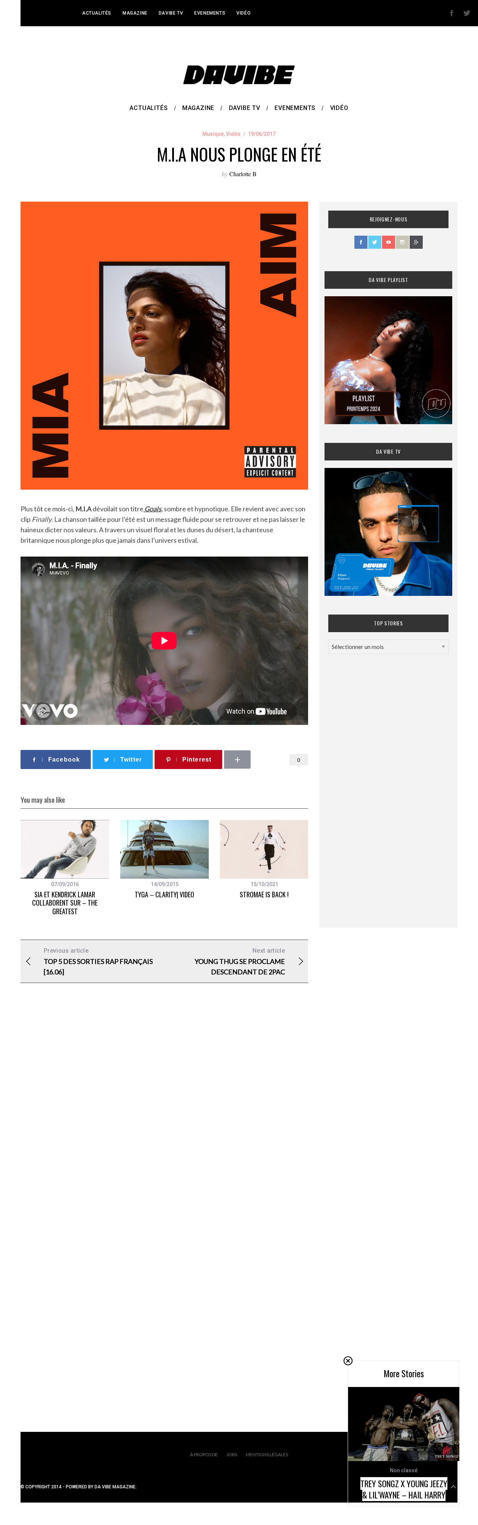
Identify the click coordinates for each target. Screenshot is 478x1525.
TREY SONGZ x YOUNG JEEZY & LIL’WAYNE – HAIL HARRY (403, 1489)
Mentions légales (267, 1454)
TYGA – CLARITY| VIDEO (164, 894)
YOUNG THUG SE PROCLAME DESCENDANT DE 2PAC (240, 961)
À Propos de (204, 1454)
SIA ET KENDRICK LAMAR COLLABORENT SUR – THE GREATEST (64, 902)
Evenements (209, 13)
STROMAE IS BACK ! (264, 894)
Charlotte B (243, 174)
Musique (213, 134)
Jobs (231, 1454)
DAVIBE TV (171, 13)
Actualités (96, 13)
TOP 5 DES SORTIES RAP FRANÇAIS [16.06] (98, 961)
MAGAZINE (135, 13)
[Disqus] (164, 1109)
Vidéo (243, 13)
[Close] (348, 1360)
